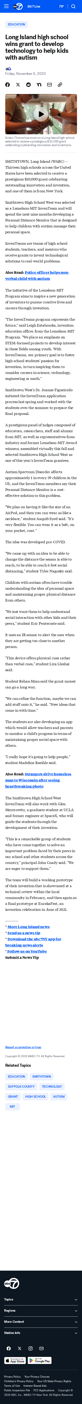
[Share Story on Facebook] (7, 85)
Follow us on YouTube (27, 951)
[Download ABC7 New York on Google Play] (40, 1360)
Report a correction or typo (23, 1047)
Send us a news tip (24, 932)
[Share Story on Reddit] (28, 85)
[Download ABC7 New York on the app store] (15, 1360)
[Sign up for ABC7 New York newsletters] (41, 1348)
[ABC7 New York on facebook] (8, 1348)
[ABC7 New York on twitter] (19, 1348)
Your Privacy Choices (37, 1376)
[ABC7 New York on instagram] (30, 1348)
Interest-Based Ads (35, 1385)
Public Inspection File (17, 1390)
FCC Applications (43, 1390)
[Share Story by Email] (49, 85)
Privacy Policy (12, 1376)
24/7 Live (33, 6)
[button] (6, 6)
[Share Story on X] (18, 85)
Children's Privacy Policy (18, 1381)
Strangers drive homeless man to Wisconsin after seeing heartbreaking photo (38, 780)
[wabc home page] (11, 1283)
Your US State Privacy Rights (54, 1381)
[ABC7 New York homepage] (18, 6)
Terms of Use (12, 1385)
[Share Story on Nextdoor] (39, 85)
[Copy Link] (60, 85)
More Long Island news (29, 926)
